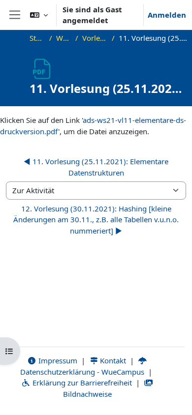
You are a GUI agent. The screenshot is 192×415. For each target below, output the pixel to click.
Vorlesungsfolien (95, 38)
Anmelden (167, 15)
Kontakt (112, 360)
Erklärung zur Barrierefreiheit (81, 382)
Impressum (56, 360)
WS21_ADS (63, 38)
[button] (39, 15)
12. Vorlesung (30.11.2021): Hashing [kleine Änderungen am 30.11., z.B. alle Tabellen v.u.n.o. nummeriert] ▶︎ (96, 220)
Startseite (37, 38)
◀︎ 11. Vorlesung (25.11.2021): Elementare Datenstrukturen (96, 167)
